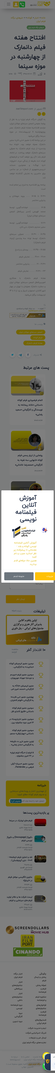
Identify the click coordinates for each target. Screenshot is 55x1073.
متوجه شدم (19, 576)
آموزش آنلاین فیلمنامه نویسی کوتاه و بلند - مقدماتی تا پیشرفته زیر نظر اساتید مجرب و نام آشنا (25, 550)
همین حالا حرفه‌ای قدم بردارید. (25, 562)
